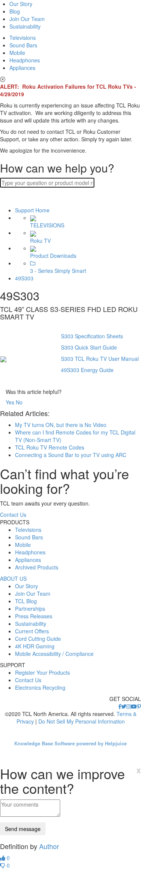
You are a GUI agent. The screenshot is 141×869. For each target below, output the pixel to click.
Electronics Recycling (40, 687)
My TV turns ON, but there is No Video (60, 424)
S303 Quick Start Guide (89, 347)
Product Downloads (53, 255)
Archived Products (36, 567)
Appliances (22, 67)
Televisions (22, 37)
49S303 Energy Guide (87, 370)
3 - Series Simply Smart (58, 270)
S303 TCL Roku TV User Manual (100, 358)
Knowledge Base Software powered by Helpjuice (70, 743)
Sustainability (25, 26)
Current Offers (32, 631)
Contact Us (13, 514)
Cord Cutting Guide (38, 638)
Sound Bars (23, 45)
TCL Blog (26, 601)
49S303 (24, 278)
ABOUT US (13, 578)
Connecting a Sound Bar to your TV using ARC (70, 455)
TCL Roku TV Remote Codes (49, 447)
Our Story (20, 4)
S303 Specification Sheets (92, 336)
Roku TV (40, 240)
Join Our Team (27, 19)
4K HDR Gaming (35, 646)
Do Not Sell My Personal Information (81, 721)
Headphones (24, 60)
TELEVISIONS (47, 225)
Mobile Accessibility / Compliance (54, 653)
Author (49, 846)
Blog (14, 11)
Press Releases (33, 616)
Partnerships (30, 608)
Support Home (32, 210)
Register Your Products (42, 672)
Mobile (17, 52)
